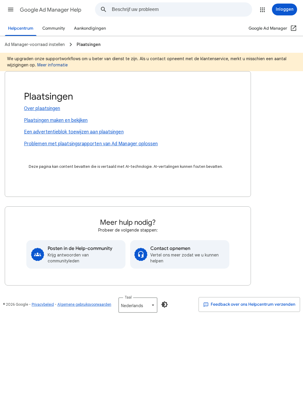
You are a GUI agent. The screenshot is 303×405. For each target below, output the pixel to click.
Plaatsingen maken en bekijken (56, 120)
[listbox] (137, 305)
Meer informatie (52, 65)
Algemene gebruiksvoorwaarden (84, 304)
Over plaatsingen (42, 108)
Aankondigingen (90, 28)
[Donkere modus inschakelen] (164, 304)
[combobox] (182, 9)
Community (53, 28)
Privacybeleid (43, 304)
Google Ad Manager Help (50, 10)
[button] (11, 9)
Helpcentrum (20, 28)
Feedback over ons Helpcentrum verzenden (252, 304)
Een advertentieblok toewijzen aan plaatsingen (74, 132)
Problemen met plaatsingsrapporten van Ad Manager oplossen (91, 144)
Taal (128, 297)
